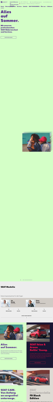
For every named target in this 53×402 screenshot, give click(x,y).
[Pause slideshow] (20, 280)
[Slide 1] (23, 280)
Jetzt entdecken (37, 362)
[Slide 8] (31, 280)
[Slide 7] (30, 280)
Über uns (43, 6)
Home (2, 6)
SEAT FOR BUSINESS (34, 6)
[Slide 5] (27, 280)
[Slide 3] (25, 280)
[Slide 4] (26, 280)
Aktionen (49, 6)
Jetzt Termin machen (8, 37)
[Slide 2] (24, 280)
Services (19, 6)
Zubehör (25, 6)
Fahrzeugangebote (10, 6)
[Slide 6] (29, 280)
